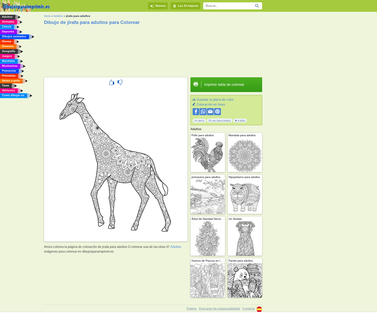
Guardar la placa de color (215, 99)
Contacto (248, 308)
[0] (120, 83)
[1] (112, 83)
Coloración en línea (211, 104)
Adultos (58, 15)
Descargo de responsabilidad (219, 308)
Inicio (47, 15)
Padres (192, 308)
